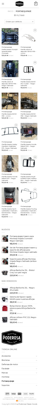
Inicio (10, 11)
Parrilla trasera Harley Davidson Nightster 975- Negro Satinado (9, 146)
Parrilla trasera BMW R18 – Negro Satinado (29, 115)
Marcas (5, 373)
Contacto (8, 397)
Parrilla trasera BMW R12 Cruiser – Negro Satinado (28, 83)
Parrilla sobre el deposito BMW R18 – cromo (28, 51)
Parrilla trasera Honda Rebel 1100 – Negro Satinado (28, 146)
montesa (5, 377)
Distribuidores (9, 399)
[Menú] (3, 3)
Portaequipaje (7, 47)
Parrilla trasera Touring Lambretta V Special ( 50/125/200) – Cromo (29, 211)
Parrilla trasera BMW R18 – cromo (9, 115)
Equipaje (5, 369)
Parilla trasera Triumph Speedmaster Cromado (10, 51)
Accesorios (6, 356)
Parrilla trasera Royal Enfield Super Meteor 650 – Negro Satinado (29, 178)
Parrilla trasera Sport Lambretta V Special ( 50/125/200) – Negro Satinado (9, 211)
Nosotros (18, 397)
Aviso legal (29, 397)
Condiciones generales (26, 399)
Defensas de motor (10, 364)
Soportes (5, 385)
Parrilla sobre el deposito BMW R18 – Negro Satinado (9, 83)
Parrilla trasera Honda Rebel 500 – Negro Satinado (9, 178)
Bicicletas (6, 360)
